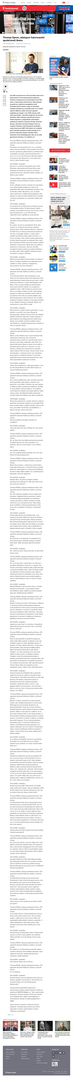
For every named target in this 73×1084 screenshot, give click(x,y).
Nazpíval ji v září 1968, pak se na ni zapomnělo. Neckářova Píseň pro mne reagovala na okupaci (64, 90)
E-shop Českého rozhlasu (58, 194)
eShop (7, 1058)
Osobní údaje (51, 1071)
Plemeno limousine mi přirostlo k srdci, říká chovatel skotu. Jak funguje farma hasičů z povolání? (64, 138)
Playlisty (28, 13)
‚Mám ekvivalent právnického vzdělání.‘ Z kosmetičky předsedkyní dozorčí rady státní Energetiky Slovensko (10, 1035)
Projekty (51, 13)
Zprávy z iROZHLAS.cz (9, 1019)
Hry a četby (53, 60)
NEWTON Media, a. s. (24, 992)
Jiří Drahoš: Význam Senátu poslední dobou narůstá (63, 178)
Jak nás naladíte (40, 1052)
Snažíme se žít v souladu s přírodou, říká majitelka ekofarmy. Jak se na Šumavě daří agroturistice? (64, 102)
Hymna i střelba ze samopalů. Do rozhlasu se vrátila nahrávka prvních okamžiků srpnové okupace (64, 126)
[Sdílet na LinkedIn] (4, 104)
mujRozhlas (36, 2)
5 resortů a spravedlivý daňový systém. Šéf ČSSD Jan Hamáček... (63, 169)
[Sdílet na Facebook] (4, 96)
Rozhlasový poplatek (41, 1063)
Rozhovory (59, 13)
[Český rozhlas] (9, 2)
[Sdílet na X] (4, 100)
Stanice (42, 2)
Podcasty (23, 1056)
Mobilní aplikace (25, 1058)
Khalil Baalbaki (19, 73)
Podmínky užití (58, 1071)
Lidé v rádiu (39, 1056)
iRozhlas (23, 2)
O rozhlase (49, 2)
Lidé (33, 13)
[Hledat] (68, 2)
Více (66, 13)
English (65, 1071)
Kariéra (38, 1058)
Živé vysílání (53, 70)
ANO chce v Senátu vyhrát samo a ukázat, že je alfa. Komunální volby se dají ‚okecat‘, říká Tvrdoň (27, 1034)
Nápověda (39, 1054)
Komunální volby (10, 1054)
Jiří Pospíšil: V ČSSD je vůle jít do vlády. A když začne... (64, 161)
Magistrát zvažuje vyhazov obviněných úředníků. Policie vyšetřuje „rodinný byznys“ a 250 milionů (64, 115)
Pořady (12, 13)
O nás (45, 13)
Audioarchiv (20, 13)
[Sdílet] (6, 92)
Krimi (52, 62)
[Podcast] (4, 92)
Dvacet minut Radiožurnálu (23, 43)
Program (29, 2)
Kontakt (38, 1060)
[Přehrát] (5, 86)
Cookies (44, 1071)
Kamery (39, 13)
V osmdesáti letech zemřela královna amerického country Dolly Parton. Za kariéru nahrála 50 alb (45, 1035)
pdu (12, 1014)
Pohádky (53, 65)
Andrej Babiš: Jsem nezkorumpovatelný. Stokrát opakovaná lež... (65, 185)
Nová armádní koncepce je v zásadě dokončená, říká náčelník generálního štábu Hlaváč (62, 1034)
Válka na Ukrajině (10, 1052)
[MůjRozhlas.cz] (6, 50)
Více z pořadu (54, 156)
